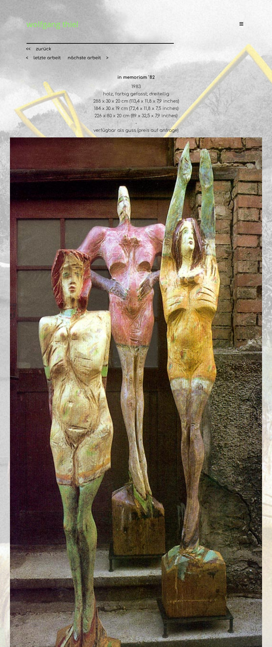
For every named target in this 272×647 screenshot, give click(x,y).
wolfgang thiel (52, 24)
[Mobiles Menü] (242, 24)
